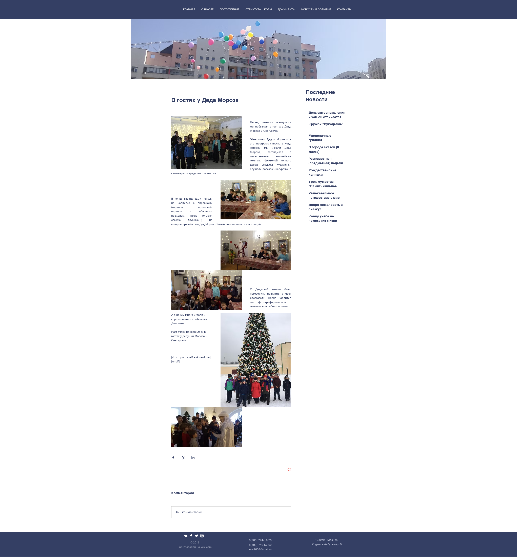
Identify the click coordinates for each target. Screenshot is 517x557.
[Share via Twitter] (183, 457)
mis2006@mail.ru (260, 549)
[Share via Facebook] (173, 457)
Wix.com (206, 547)
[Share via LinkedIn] (193, 457)
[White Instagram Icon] (202, 536)
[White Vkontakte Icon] (185, 536)
